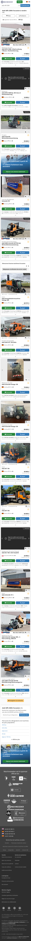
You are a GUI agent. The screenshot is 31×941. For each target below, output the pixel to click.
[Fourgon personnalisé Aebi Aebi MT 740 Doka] (15, 328)
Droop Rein (11, 850)
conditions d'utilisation (12, 938)
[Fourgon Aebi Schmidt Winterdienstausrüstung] (15, 122)
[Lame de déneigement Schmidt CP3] (15, 187)
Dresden (7, 843)
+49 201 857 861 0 (9, 831)
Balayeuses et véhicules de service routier (14, 269)
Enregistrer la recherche (16, 700)
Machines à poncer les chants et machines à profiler (15, 846)
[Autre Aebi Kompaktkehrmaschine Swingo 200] (15, 284)
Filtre (9, 16)
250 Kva (4, 725)
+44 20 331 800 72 (9, 829)
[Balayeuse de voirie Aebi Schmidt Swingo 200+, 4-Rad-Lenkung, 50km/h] (15, 623)
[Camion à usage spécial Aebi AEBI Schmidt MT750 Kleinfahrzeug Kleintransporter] (15, 666)
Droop (4, 850)
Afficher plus (16, 739)
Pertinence (23, 16)
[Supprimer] (19, 5)
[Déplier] (15, 65)
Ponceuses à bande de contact (18, 843)
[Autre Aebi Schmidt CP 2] (15, 580)
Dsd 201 (18, 850)
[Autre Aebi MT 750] (15, 454)
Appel (23, 58)
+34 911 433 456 (9, 836)
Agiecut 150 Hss (6, 737)
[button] (29, 1)
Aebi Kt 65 (4, 731)
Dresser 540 (25, 850)
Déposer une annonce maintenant (15, 171)
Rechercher (25, 5)
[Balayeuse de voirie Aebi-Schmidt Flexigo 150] (15, 370)
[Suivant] (28, 35)
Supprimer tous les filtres (10, 19)
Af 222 (3, 734)
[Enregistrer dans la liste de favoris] (28, 48)
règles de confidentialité (24, 936)
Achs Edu (4, 728)
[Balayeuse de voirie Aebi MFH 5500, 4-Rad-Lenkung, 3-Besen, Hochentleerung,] (15, 35)
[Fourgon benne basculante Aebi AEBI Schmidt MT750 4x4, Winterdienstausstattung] (15, 229)
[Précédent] (2, 35)
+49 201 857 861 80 (10, 834)
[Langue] (27, 1)
